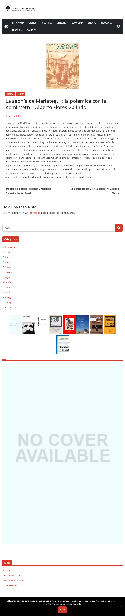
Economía (77, 22)
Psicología (7, 297)
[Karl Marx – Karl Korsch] (28, 317)
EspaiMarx (18, 22)
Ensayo (92, 22)
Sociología (7, 302)
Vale (62, 609)
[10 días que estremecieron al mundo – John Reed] (69, 317)
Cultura (47, 22)
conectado (34, 212)
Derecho (62, 22)
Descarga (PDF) (13, 116)
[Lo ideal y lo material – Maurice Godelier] (62, 336)
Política (31, 30)
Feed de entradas (11, 575)
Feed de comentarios (13, 580)
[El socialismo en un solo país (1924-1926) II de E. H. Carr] (15, 317)
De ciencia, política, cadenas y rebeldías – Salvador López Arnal (29, 191)
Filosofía (106, 22)
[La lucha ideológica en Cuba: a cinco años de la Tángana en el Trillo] (62, 453)
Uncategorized (9, 307)
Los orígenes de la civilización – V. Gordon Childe (95, 191)
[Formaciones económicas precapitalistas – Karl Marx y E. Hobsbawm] (110, 317)
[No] (121, 606)
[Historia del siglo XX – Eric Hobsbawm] (96, 317)
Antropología (9, 247)
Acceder (6, 570)
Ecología (6, 267)
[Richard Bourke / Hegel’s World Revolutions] (82, 317)
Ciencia (33, 22)
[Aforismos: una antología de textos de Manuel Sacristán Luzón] (42, 317)
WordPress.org (9, 585)
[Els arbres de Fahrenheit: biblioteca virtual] (6, 26)
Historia (17, 30)
